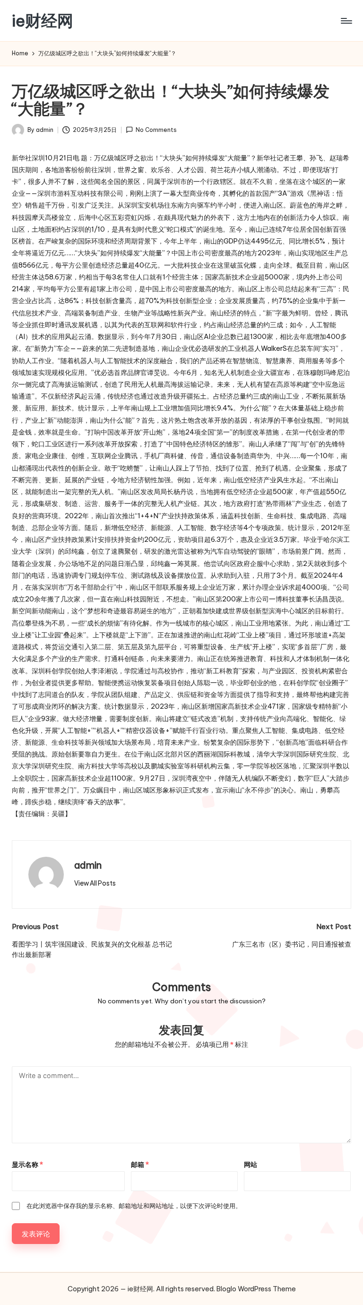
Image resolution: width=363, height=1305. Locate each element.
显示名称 (27, 1164)
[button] (95, 883)
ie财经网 (42, 20)
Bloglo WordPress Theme (256, 1289)
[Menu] (346, 21)
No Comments (156, 129)
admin (88, 865)
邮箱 (140, 1164)
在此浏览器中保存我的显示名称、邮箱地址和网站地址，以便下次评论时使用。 (134, 1205)
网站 (250, 1164)
